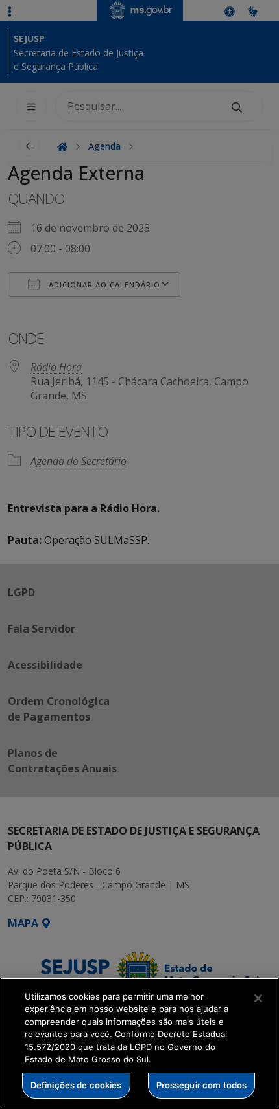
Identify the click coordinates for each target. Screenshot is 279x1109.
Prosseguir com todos (201, 1085)
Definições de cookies (76, 1085)
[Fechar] (258, 998)
